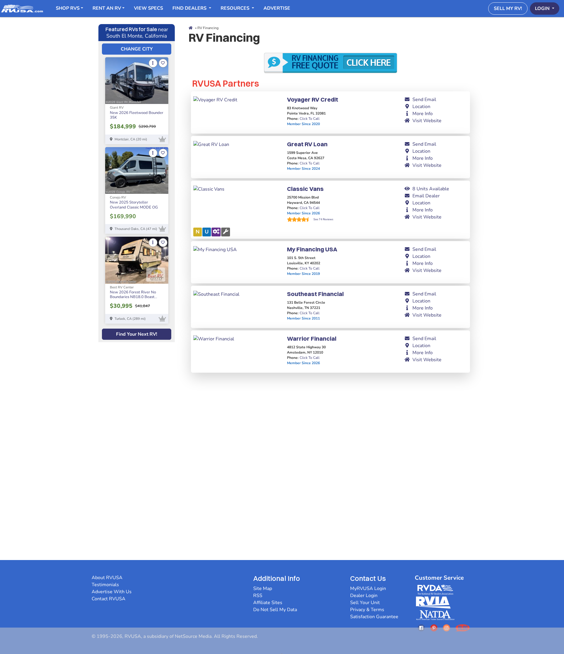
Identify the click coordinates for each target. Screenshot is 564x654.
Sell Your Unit (365, 602)
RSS (257, 595)
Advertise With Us (112, 592)
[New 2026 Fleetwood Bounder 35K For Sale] (136, 80)
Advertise (276, 8)
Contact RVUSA (108, 599)
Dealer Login (363, 595)
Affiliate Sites (267, 602)
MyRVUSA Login (368, 588)
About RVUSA (107, 577)
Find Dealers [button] (190, 8)
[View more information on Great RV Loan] (211, 144)
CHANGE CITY (137, 49)
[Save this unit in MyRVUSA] (163, 63)
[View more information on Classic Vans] (208, 189)
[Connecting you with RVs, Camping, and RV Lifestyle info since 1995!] (22, 8)
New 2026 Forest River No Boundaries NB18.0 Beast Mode (133, 297)
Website (427, 120)
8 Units (430, 189)
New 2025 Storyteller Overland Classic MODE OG (134, 205)
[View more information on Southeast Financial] (216, 294)
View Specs (148, 8)
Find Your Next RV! (136, 334)
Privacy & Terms (367, 609)
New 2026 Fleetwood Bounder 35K (136, 115)
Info (422, 113)
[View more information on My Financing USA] (215, 249)
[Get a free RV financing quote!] (330, 62)
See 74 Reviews (323, 219)
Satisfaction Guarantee (374, 616)
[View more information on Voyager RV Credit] (215, 99)
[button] (436, 99)
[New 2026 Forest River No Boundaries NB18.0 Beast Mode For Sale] (136, 260)
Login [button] (543, 8)
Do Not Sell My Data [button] (275, 609)
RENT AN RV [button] (107, 8)
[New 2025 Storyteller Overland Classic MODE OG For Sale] (136, 170)
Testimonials (105, 584)
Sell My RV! (508, 8)
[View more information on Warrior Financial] (213, 338)
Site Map (262, 588)
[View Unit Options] (153, 63)
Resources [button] (236, 8)
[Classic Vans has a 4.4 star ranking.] (300, 219)
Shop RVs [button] (68, 8)
